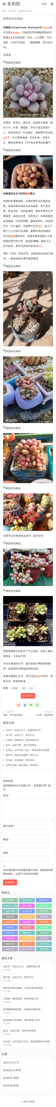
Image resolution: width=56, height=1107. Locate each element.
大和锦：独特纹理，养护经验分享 (22, 740)
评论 (6, 795)
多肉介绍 (7, 1062)
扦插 (10, 933)
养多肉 (10, 922)
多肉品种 (12, 11)
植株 (27, 916)
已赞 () (29, 695)
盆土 (27, 944)
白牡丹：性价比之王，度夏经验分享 (23, 730)
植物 (17, 32)
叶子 (44, 944)
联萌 (38, 676)
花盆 (44, 949)
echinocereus (27, 939)
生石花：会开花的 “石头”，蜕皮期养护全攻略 (27, 750)
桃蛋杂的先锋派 (13, 18)
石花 (27, 922)
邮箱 (6, 839)
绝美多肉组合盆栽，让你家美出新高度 (23, 988)
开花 (27, 927)
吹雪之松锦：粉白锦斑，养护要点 (22, 765)
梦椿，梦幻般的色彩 (13, 715)
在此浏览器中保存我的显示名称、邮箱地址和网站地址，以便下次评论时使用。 (28, 872)
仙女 (44, 927)
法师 (10, 927)
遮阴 (13, 236)
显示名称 (9, 826)
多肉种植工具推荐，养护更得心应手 (21, 1020)
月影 (44, 933)
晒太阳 (10, 944)
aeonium (27, 949)
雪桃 (40, 246)
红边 (10, 949)
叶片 (37, 37)
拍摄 (10, 916)
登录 (44, 4)
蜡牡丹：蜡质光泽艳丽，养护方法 (22, 755)
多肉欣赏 (7, 1078)
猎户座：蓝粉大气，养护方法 (20, 735)
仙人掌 (27, 911)
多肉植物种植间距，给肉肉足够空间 (21, 1009)
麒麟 (27, 933)
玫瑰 (10, 938)
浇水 (40, 226)
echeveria (10, 905)
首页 (4, 11)
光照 (5, 137)
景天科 (46, 27)
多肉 (13, 32)
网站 (5, 853)
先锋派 (15, 688)
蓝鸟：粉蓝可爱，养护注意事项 (21, 745)
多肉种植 (7, 1085)
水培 (44, 938)
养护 (28, 193)
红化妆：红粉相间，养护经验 (20, 760)
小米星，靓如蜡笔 (44, 715)
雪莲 (10, 37)
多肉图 (32, 1101)
